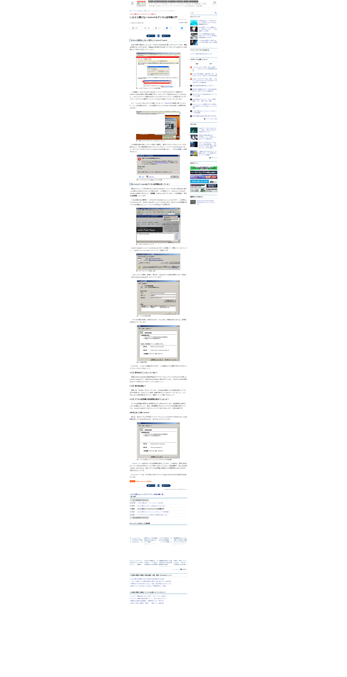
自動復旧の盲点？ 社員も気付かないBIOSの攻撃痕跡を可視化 (165, 562)
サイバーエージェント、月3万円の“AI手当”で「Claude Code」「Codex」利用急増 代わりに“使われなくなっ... (136, 541)
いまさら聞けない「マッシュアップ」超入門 (150, 503)
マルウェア (168, 103)
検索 (215, 12)
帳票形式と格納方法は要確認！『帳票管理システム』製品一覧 (147, 600)
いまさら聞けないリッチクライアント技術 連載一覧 (146, 494)
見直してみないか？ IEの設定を (144, 481)
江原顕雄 (181, 22)
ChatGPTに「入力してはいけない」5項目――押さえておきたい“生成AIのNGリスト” (208, 130)
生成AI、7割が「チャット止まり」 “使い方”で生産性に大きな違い (180, 562)
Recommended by (176, 569)
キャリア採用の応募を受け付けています (201, 54)
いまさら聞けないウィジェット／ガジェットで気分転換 (153, 512)
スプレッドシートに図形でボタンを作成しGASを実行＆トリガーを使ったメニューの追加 (205, 106)
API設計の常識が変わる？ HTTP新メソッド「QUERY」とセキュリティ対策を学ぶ (207, 137)
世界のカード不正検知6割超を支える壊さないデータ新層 (151, 540)
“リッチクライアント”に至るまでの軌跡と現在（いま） (152, 515)
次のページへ (166, 35)
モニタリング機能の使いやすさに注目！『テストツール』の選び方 (148, 596)
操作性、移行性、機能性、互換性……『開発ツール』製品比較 (147, 603)
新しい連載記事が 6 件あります (140, 500)
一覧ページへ (214, 157)
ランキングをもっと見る (211, 118)
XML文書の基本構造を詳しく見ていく (203, 85)
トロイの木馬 (177, 149)
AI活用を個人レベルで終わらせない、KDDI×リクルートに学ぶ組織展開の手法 (207, 22)
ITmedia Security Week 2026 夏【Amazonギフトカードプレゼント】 (206, 202)
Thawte (135, 463)
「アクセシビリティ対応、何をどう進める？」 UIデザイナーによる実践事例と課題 (205, 68)
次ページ (138, 474)
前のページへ (151, 35)
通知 (149, 28)
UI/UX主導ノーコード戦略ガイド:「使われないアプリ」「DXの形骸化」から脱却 (208, 29)
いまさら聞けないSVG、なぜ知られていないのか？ (151, 506)
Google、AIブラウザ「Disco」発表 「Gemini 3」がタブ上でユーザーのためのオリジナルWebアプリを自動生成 (205, 80)
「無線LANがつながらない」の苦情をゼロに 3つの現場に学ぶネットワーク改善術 (208, 153)
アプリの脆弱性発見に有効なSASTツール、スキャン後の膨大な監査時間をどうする (208, 35)
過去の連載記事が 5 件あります (140, 517)
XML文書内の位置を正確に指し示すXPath (204, 116)
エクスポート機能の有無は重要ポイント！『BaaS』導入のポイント (148, 598)
